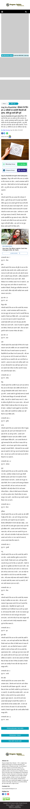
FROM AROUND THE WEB (15, 728)
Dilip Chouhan (6, 130)
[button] (2, 12)
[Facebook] (3, 794)
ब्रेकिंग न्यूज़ (13, 103)
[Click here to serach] (26, 12)
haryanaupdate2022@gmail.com (9, 788)
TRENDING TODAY (15, 735)
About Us (5, 761)
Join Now (23, 164)
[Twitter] (6, 794)
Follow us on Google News (15, 807)
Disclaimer (17, 806)
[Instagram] (8, 794)
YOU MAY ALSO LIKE (15, 741)
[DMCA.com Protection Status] (6, 798)
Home (4, 103)
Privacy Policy (19, 805)
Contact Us (6, 786)
